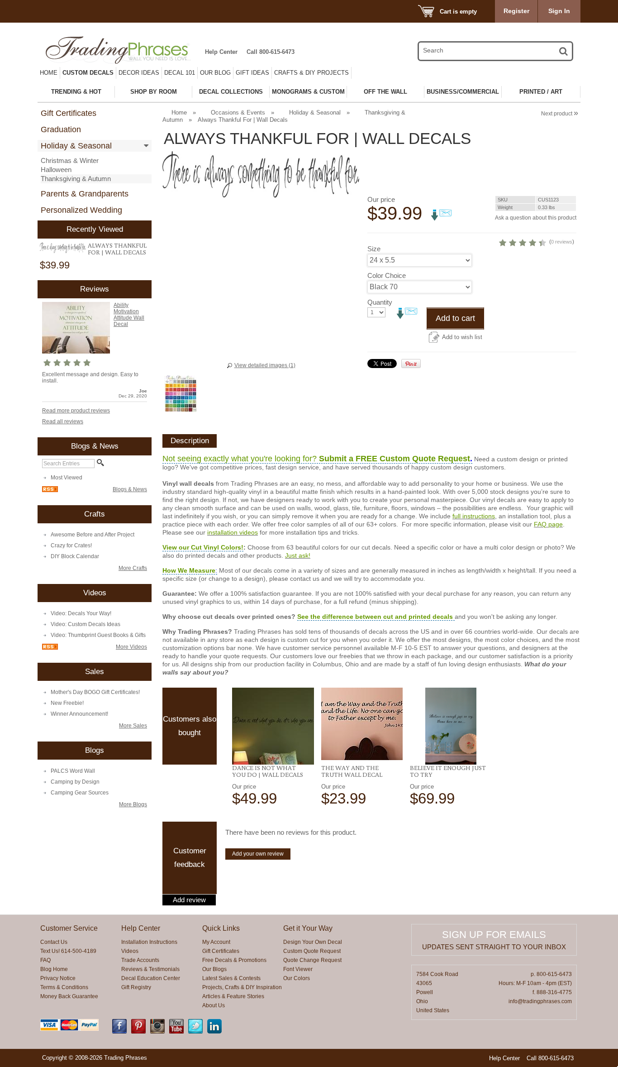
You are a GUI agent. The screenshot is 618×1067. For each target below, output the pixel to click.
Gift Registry (136, 987)
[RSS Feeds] (50, 490)
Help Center (221, 51)
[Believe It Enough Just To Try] (451, 726)
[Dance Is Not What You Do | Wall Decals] (273, 726)
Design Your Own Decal (312, 942)
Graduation (61, 129)
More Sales (133, 725)
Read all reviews (62, 421)
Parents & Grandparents (84, 193)
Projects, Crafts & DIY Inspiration (242, 987)
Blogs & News (130, 489)
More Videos (131, 647)
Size (373, 249)
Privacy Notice (58, 978)
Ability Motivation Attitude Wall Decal (129, 314)
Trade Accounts (140, 960)
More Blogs (133, 804)
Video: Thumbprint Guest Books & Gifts (98, 635)
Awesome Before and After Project (92, 534)
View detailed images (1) (264, 365)
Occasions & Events (238, 112)
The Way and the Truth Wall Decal (351, 771)
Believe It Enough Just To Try (448, 771)
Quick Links (221, 928)
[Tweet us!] (195, 1032)
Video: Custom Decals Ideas (85, 624)
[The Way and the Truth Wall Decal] (362, 724)
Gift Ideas (252, 72)
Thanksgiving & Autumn (76, 178)
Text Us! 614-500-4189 (68, 951)
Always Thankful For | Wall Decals (117, 248)
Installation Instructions (149, 942)
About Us (213, 1005)
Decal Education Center (150, 978)
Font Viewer (298, 969)
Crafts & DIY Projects (311, 72)
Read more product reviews (76, 410)
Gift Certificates (68, 113)
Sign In (559, 10)
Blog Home (54, 969)
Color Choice (386, 275)
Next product (559, 113)
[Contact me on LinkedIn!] (214, 1032)
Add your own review (258, 854)
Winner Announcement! (79, 714)
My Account (216, 942)
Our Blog (215, 72)
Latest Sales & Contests (231, 978)
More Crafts (133, 568)
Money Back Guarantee (69, 996)
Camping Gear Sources (80, 792)
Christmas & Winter (70, 160)
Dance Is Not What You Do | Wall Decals (267, 771)
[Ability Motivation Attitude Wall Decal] (76, 352)
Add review (189, 900)
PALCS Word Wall (73, 771)
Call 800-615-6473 (271, 51)
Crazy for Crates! (71, 545)
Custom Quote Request (312, 951)
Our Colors (296, 978)
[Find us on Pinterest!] (138, 1032)
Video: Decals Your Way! (81, 613)
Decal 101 (179, 72)
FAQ (45, 960)
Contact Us (53, 942)
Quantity (379, 302)
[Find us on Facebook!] (119, 1032)
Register (516, 10)
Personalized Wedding (81, 210)
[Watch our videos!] (176, 1032)
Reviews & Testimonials (150, 969)
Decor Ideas (139, 72)
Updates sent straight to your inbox (494, 947)
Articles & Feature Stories (233, 996)
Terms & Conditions (64, 987)
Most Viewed (66, 477)
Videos (129, 951)
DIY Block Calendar (75, 556)
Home (48, 72)
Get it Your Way (308, 928)
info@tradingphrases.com (540, 1001)
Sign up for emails (494, 934)
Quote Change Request (312, 960)
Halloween (56, 169)
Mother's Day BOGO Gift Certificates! (95, 692)
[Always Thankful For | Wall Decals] (63, 247)
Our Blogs (214, 969)
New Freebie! (67, 703)
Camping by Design (75, 782)
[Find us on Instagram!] (157, 1032)
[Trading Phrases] (123, 50)
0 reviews (561, 241)
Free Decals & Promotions (234, 960)
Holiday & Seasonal (76, 145)
